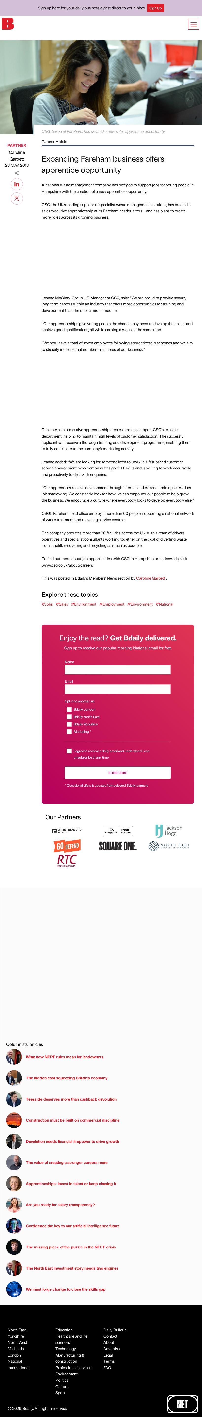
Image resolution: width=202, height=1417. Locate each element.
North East (17, 1329)
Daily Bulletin (115, 1329)
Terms (109, 1361)
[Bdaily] (8, 23)
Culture (61, 1386)
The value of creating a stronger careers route (67, 1162)
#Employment (111, 604)
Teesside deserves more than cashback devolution (71, 1099)
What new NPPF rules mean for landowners (64, 1056)
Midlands (16, 1348)
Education (64, 1329)
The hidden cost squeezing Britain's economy (67, 1077)
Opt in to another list (79, 701)
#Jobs (47, 604)
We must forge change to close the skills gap (66, 1289)
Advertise (111, 1348)
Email (69, 681)
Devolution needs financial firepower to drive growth (72, 1141)
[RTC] (67, 860)
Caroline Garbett (17, 155)
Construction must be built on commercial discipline (72, 1120)
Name (69, 661)
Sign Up (155, 7)
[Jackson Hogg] (168, 830)
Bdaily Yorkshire (85, 724)
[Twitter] (17, 198)
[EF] (67, 830)
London (14, 1355)
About (108, 1342)
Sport (60, 1392)
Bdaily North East (86, 716)
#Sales (62, 604)
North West (17, 1342)
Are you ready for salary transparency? (60, 1204)
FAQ (107, 1367)
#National (164, 604)
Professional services (73, 1367)
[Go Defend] (67, 845)
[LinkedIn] (17, 183)
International (18, 1367)
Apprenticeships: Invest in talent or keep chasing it (71, 1183)
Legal (108, 1355)
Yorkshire (16, 1336)
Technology (65, 1348)
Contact (110, 1336)
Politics (61, 1380)
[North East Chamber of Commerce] (168, 845)
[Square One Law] (117, 845)
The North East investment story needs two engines (72, 1268)
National (15, 1361)
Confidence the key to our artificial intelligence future (73, 1225)
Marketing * (82, 731)
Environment (66, 1373)
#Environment (83, 604)
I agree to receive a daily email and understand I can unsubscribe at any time (112, 754)
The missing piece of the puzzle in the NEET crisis (71, 1246)
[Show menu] (193, 24)
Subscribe (117, 772)
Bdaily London (84, 709)
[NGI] (117, 830)
